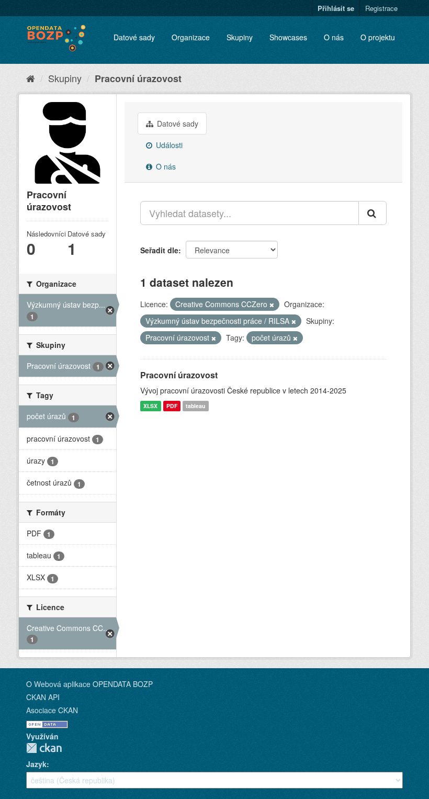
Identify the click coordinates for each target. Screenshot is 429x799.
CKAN (44, 747)
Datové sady (134, 37)
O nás (334, 37)
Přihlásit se (336, 8)
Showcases (288, 37)
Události (168, 145)
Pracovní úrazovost (138, 78)
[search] (372, 213)
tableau (195, 406)
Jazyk (36, 764)
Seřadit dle (159, 250)
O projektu (377, 37)
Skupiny (240, 37)
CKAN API (43, 697)
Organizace (191, 37)
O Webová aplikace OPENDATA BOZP (89, 684)
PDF (171, 406)
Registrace (381, 8)
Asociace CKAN (52, 710)
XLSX (150, 406)
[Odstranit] (271, 304)
